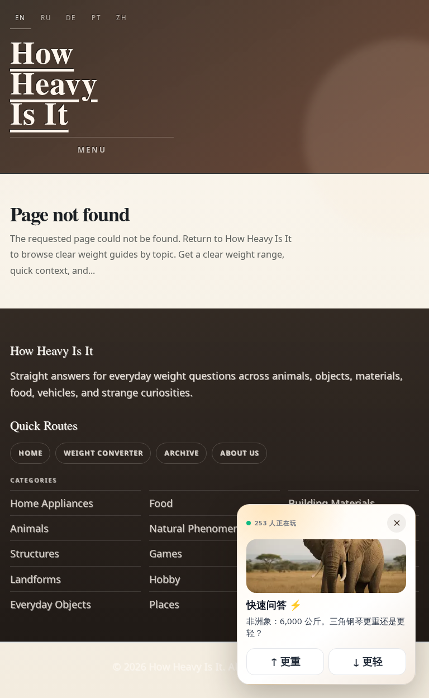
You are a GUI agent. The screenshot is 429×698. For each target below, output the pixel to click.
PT (96, 17)
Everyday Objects (50, 604)
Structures (34, 553)
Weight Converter (103, 453)
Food (161, 503)
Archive (181, 453)
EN (20, 17)
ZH (121, 17)
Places (164, 604)
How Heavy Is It (54, 82)
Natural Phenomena (197, 528)
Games (165, 553)
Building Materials (331, 503)
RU (46, 17)
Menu (92, 150)
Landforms (35, 579)
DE (71, 17)
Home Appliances (51, 503)
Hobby (164, 579)
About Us (239, 453)
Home (30, 453)
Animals (29, 528)
